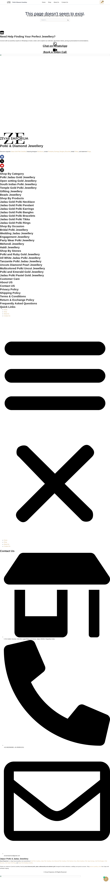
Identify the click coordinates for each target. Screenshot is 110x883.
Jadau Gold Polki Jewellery (18, 151)
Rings (89, 151)
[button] (55, 429)
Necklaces (40, 151)
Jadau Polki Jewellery (46, 861)
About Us (56, 2)
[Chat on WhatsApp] (55, 44)
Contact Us (65, 2)
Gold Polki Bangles (99, 861)
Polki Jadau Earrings (89, 861)
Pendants (51, 151)
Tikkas (76, 151)
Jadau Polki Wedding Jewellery (25, 863)
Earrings (56, 151)
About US (6, 282)
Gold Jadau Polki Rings (10, 863)
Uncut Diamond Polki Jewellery (59, 861)
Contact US (7, 285)
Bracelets (67, 151)
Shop (49, 2)
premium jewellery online (95, 866)
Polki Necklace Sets (71, 861)
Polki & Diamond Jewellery (19, 2)
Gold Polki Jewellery (35, 861)
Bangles (62, 151)
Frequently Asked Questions (18, 303)
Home (43, 2)
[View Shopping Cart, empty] (101, 2)
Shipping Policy (10, 292)
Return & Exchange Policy (17, 299)
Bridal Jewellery (80, 861)
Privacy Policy (9, 289)
